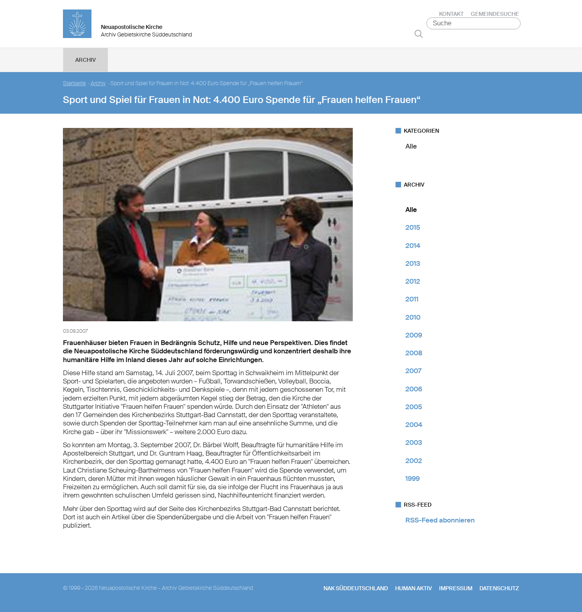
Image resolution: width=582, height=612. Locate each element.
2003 (413, 442)
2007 (413, 370)
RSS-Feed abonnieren (440, 520)
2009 (413, 335)
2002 (413, 460)
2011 (411, 299)
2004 (413, 424)
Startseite (74, 83)
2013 (412, 263)
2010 (412, 317)
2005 (413, 406)
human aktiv (413, 588)
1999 (412, 478)
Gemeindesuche (495, 13)
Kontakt (451, 13)
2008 (413, 353)
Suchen (419, 34)
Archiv (85, 59)
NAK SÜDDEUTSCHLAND (355, 588)
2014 (412, 245)
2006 (413, 389)
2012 (412, 281)
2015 (412, 227)
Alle (411, 146)
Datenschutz (499, 588)
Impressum (455, 588)
